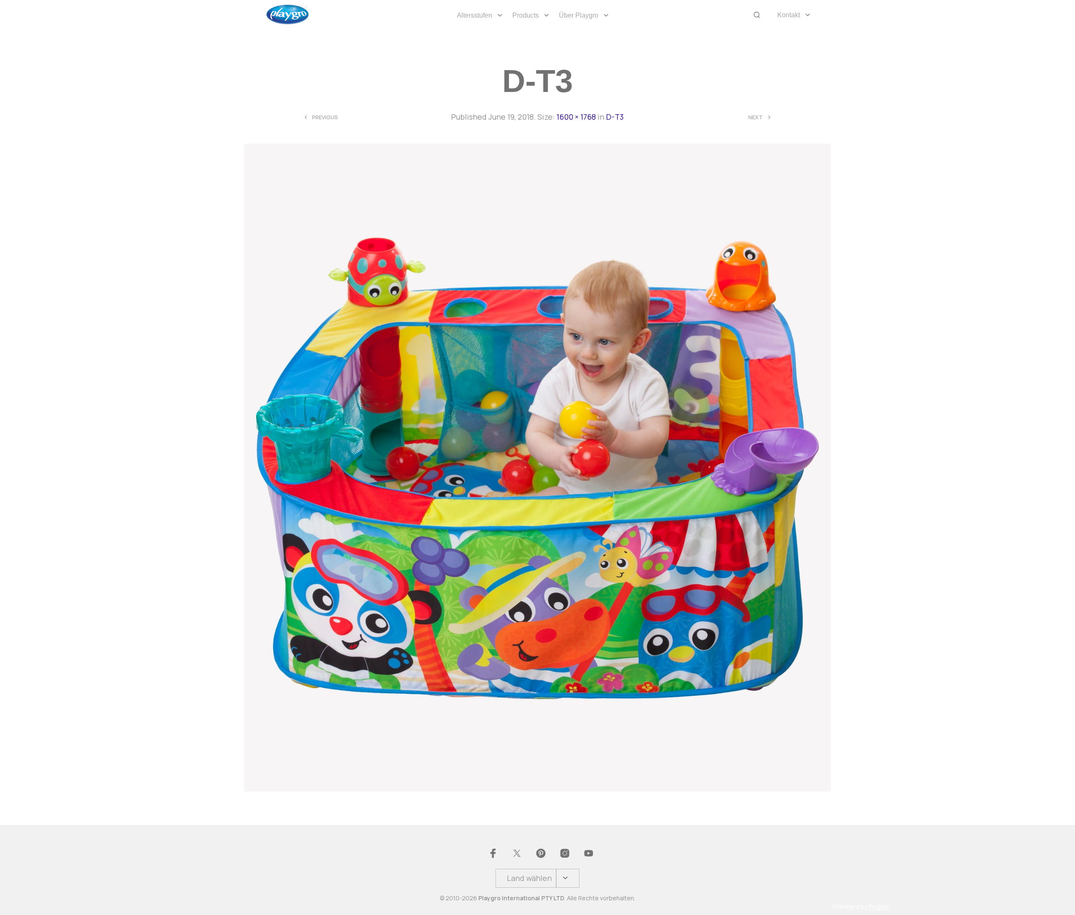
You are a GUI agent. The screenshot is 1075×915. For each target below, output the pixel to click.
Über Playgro (578, 15)
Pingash (879, 906)
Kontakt (788, 14)
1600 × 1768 (576, 117)
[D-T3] (537, 467)
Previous (325, 117)
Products (525, 15)
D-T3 (615, 117)
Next (755, 117)
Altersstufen (474, 15)
